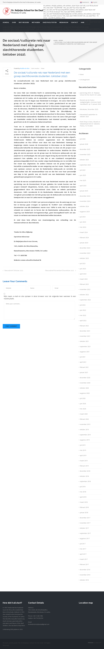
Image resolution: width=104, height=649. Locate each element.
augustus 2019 (85, 440)
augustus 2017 (85, 538)
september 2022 (85, 300)
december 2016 (85, 570)
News (42, 68)
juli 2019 (82, 445)
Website (90, 643)
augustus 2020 (85, 393)
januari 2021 (84, 372)
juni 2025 (83, 175)
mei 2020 (83, 409)
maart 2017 (84, 559)
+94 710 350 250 (38, 618)
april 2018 (83, 497)
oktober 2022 (84, 295)
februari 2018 (84, 507)
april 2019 (83, 455)
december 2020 (85, 378)
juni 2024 (83, 222)
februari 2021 (84, 367)
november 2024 (85, 201)
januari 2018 (84, 512)
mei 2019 (83, 450)
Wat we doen (24, 22)
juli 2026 (82, 139)
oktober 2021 (84, 341)
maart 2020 (84, 414)
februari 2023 (84, 284)
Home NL (6, 22)
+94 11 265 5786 (38, 616)
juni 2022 (83, 310)
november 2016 (85, 575)
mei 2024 (83, 227)
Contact (74, 22)
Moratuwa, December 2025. (89, 109)
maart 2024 (84, 232)
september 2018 (85, 481)
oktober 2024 (84, 206)
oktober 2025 (84, 160)
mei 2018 (83, 492)
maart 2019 (84, 461)
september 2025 (85, 165)
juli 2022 (82, 305)
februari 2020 (84, 419)
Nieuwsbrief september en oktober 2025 (88, 116)
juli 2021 (82, 357)
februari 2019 (84, 466)
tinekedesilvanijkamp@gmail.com (38, 624)
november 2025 (85, 154)
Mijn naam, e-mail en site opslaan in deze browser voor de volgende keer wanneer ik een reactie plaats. (40, 297)
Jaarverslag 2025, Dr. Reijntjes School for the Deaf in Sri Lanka (90, 94)
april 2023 (83, 274)
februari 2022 (84, 326)
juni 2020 (83, 404)
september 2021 (85, 346)
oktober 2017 (84, 528)
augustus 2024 (85, 212)
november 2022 (85, 289)
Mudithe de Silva (24, 68)
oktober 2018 (84, 476)
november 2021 (85, 336)
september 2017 (85, 533)
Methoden (36, 22)
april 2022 (83, 320)
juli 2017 (82, 544)
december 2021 (85, 331)
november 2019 (85, 424)
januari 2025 (84, 191)
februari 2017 (84, 564)
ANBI (82, 22)
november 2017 (85, 523)
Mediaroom (63, 22)
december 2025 (85, 149)
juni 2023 (83, 269)
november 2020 (85, 383)
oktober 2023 (84, 258)
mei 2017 (83, 549)
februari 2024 (84, 237)
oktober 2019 (84, 429)
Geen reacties (35, 68)
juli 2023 (82, 263)
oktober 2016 (84, 580)
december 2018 (85, 471)
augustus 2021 (85, 352)
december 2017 (85, 518)
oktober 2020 (84, 388)
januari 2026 (84, 144)
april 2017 (83, 554)
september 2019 (85, 435)
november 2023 (85, 253)
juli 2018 (82, 487)
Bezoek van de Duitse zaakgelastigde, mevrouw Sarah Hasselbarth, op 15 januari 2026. (90, 102)
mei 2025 (83, 180)
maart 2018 (84, 502)
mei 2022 (83, 315)
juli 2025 (82, 170)
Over (14, 22)
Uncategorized (84, 80)
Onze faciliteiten (50, 22)
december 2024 (85, 196)
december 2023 (85, 248)
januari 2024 (84, 243)
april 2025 (83, 186)
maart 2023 (84, 279)
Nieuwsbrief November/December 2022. (59, 270)
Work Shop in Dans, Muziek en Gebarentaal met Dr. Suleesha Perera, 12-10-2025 (90, 124)
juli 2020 (82, 398)
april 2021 (83, 362)
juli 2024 (82, 217)
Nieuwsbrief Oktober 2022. (13, 270)
